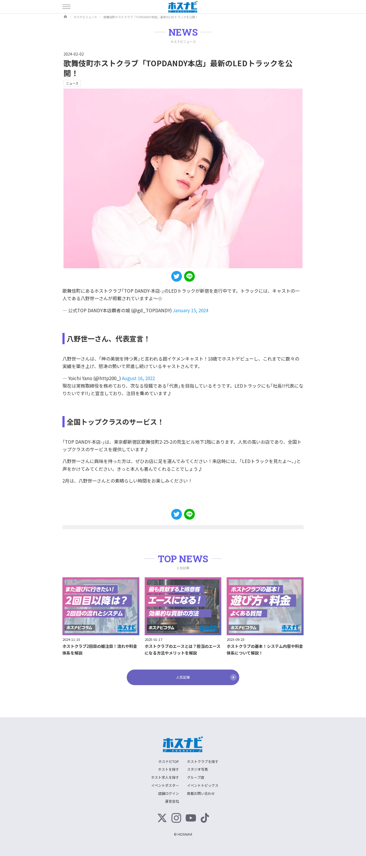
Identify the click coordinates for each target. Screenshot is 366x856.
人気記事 (183, 677)
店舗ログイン (168, 793)
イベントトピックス (202, 785)
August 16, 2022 (138, 378)
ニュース (72, 83)
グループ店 (195, 777)
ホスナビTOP (168, 761)
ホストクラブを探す (202, 761)
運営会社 (172, 801)
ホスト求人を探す (165, 777)
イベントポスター (165, 785)
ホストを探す (168, 769)
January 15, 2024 (190, 310)
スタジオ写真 (197, 769)
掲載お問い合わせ (201, 793)
